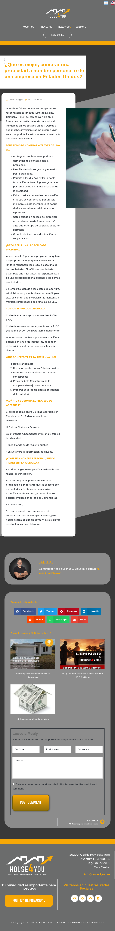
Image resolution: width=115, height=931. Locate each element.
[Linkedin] (98, 898)
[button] (25, 611)
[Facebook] (90, 898)
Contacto (81, 27)
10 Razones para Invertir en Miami (32, 719)
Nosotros (28, 27)
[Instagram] (82, 898)
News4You (63, 27)
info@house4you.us (97, 874)
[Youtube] (74, 898)
